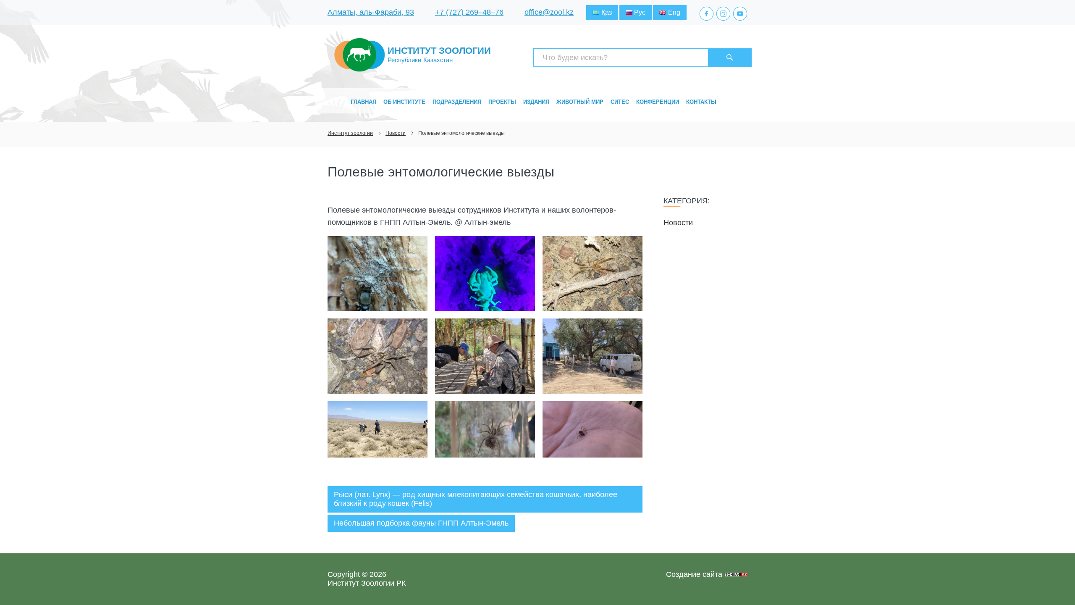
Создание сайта (694, 574)
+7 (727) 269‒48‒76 (469, 12)
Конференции (657, 102)
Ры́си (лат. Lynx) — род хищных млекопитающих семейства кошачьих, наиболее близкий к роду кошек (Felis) (475, 499)
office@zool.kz (549, 12)
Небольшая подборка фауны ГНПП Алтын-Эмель (421, 523)
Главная (363, 102)
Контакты (701, 102)
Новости (678, 222)
